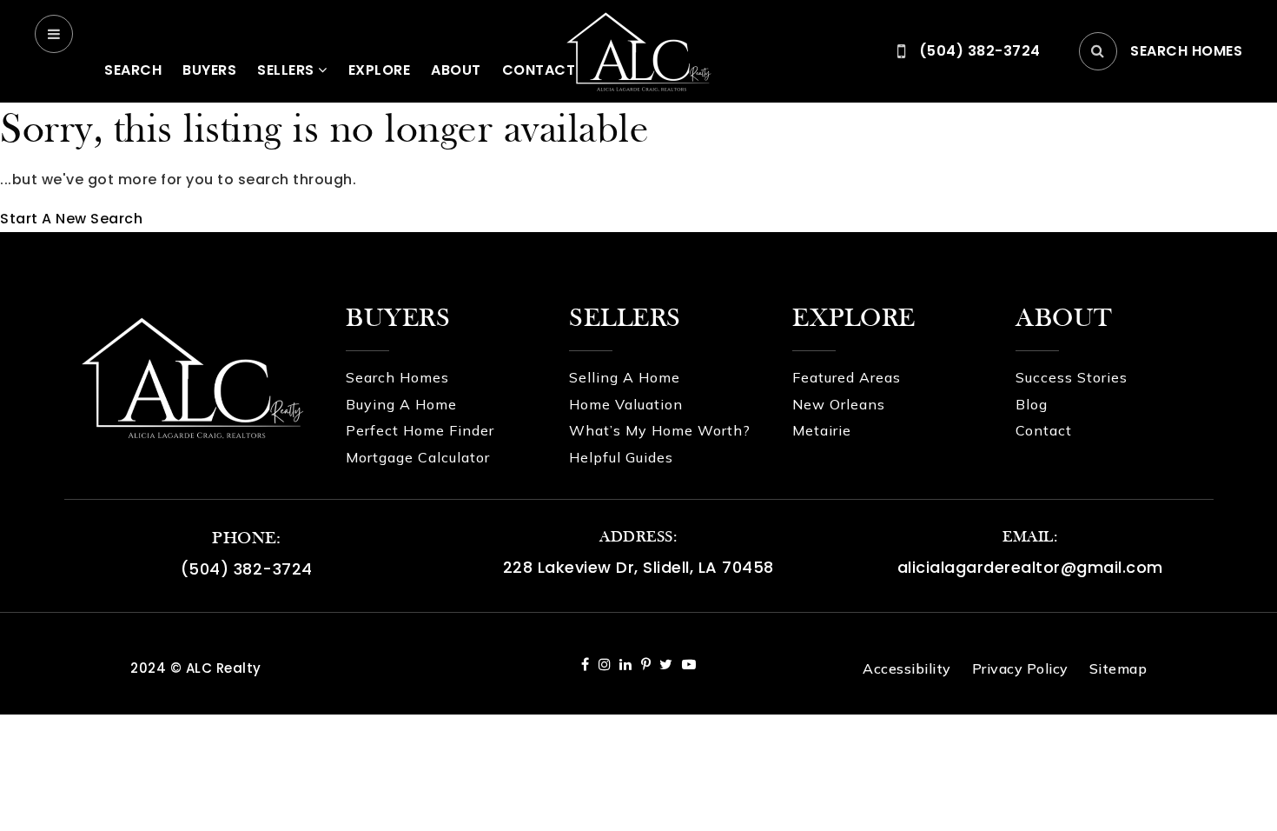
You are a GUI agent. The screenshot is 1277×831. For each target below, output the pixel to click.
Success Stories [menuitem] (1072, 377)
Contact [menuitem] (1044, 430)
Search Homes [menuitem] (397, 377)
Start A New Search (71, 219)
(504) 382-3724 (247, 569)
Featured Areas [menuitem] (846, 377)
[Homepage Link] (638, 50)
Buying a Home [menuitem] (401, 404)
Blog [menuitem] (1032, 404)
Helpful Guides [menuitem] (621, 457)
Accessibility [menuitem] (907, 668)
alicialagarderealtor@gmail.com (1030, 567)
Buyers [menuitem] (209, 70)
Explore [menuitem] (379, 70)
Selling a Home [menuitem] (624, 377)
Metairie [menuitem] (821, 430)
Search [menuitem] (133, 70)
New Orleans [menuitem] (838, 404)
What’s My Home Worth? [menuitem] (660, 430)
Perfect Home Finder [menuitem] (420, 430)
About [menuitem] (456, 70)
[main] (638, 167)
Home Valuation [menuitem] (626, 404)
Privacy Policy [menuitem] (1020, 668)
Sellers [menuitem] (287, 70)
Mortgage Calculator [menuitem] (418, 457)
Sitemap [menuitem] (1118, 668)
